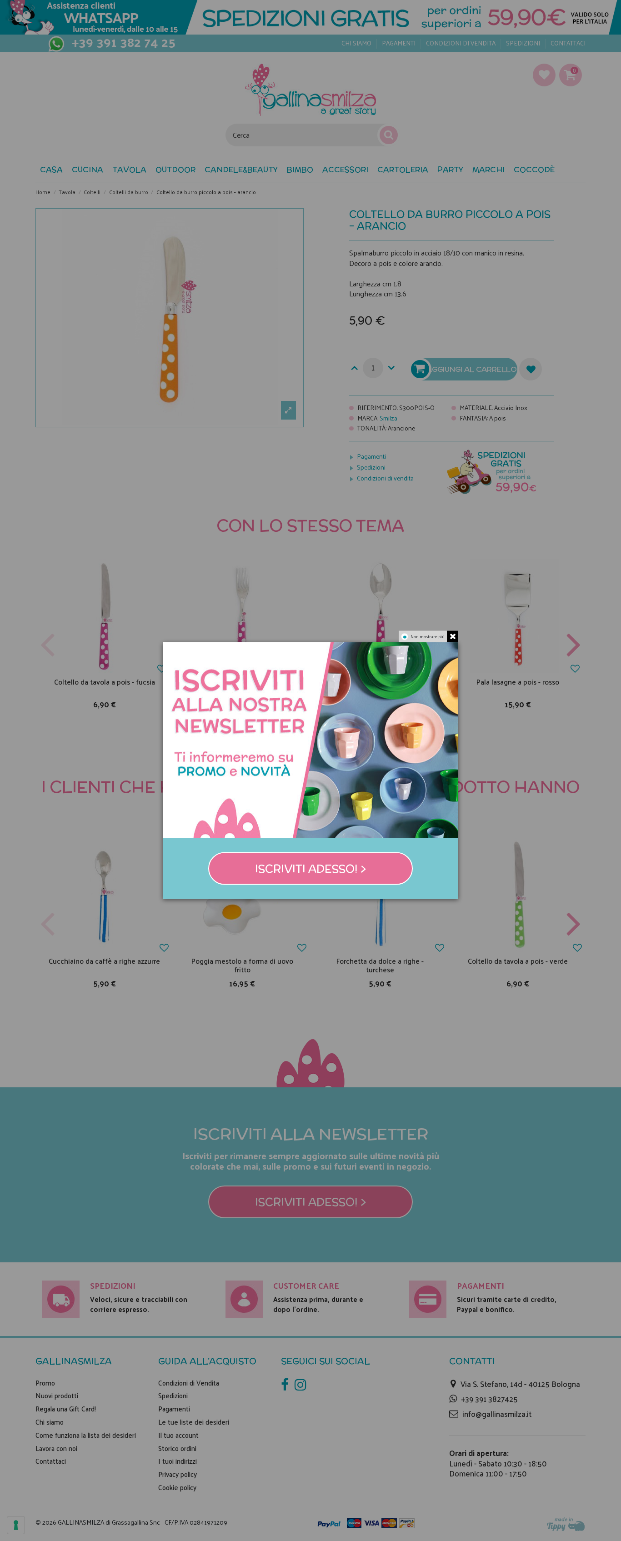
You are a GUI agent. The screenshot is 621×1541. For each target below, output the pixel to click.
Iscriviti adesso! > (310, 868)
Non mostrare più (428, 636)
